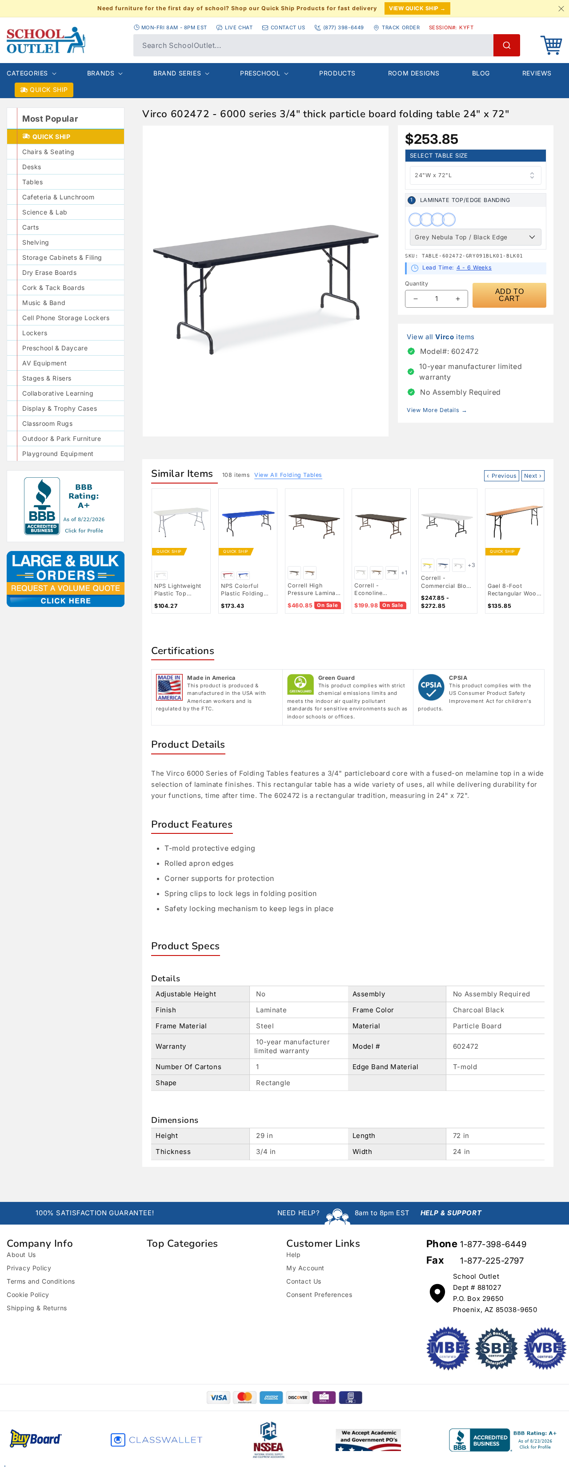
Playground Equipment (58, 453)
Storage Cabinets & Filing (62, 257)
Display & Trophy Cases (59, 408)
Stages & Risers (47, 378)
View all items (441, 337)
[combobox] (326, 45)
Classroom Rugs (47, 423)
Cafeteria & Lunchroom (58, 197)
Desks (31, 166)
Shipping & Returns (37, 1308)
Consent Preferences (319, 1294)
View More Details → (437, 410)
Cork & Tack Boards (53, 287)
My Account (305, 1268)
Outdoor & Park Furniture (61, 438)
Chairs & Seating (48, 151)
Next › (533, 475)
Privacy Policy (29, 1268)
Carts (30, 227)
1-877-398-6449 (493, 1244)
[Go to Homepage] (65, 40)
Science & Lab (45, 212)
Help (293, 1254)
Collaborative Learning (57, 393)
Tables (32, 182)
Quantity (416, 283)
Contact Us (303, 1281)
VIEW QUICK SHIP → (417, 8)
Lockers (34, 333)
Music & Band (43, 302)
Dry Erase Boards (49, 272)
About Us (21, 1254)
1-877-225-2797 (492, 1261)
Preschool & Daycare (55, 348)
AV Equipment (44, 363)
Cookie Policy (28, 1294)
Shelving (35, 242)
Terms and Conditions (41, 1281)
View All (288, 475)
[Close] (561, 8)
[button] (551, 45)
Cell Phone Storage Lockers (66, 317)
